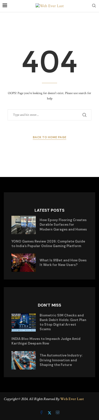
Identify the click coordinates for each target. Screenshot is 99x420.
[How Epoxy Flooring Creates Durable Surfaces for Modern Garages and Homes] (23, 225)
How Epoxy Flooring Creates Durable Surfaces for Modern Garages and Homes (63, 224)
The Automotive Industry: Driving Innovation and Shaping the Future (61, 360)
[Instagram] (57, 413)
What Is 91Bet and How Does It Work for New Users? (63, 262)
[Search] (93, 6)
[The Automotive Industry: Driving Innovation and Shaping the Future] (23, 360)
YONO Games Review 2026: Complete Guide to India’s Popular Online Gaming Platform (48, 243)
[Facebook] (42, 413)
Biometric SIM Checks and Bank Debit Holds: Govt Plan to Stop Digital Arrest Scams (63, 322)
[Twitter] (50, 413)
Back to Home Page (49, 137)
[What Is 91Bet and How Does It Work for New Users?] (23, 262)
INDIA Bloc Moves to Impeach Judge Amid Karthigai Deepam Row (45, 341)
